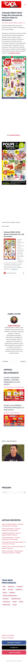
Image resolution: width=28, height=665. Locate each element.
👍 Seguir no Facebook (14, 642)
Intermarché (19, 589)
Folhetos (6, 387)
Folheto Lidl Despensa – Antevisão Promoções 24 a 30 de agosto (14, 408)
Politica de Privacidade (8, 635)
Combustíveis (6, 601)
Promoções (6, 598)
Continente (20, 586)
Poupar (15, 604)
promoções (11, 387)
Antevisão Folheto (15, 53)
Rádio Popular (6, 604)
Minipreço (12, 592)
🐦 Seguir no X (14, 647)
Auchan (5, 592)
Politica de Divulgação (8, 637)
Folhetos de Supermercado (10, 595)
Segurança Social (15, 598)
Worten (21, 601)
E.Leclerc (10, 589)
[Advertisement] (14, 115)
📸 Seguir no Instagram (14, 652)
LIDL (4, 586)
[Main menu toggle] (25, 4)
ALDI (4, 589)
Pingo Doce (11, 586)
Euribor (15, 601)
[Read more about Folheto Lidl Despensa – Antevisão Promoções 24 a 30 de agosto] (14, 420)
